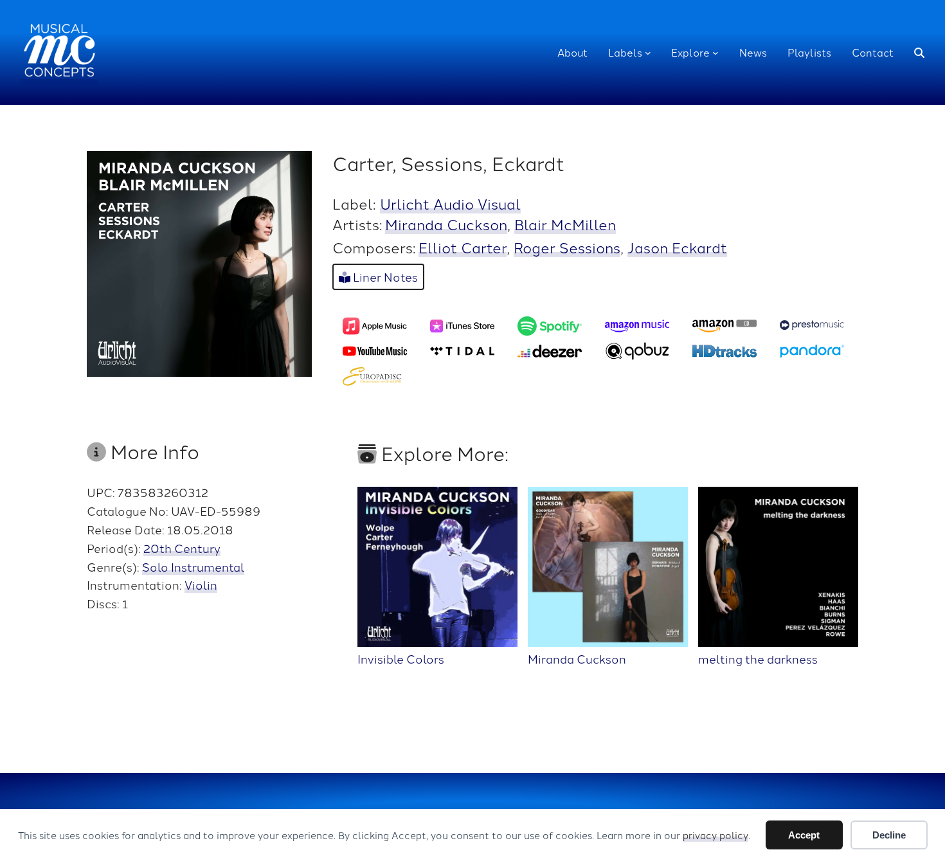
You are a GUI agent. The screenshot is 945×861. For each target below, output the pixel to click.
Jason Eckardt (677, 247)
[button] (919, 53)
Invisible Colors (400, 658)
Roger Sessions (567, 247)
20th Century (182, 547)
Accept (804, 834)
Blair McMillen (565, 223)
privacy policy (715, 835)
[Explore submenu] (715, 53)
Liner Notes (384, 276)
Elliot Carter (463, 247)
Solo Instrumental (193, 566)
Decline (889, 834)
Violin (200, 584)
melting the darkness (758, 658)
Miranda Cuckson (446, 223)
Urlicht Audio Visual (450, 203)
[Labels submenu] (648, 53)
